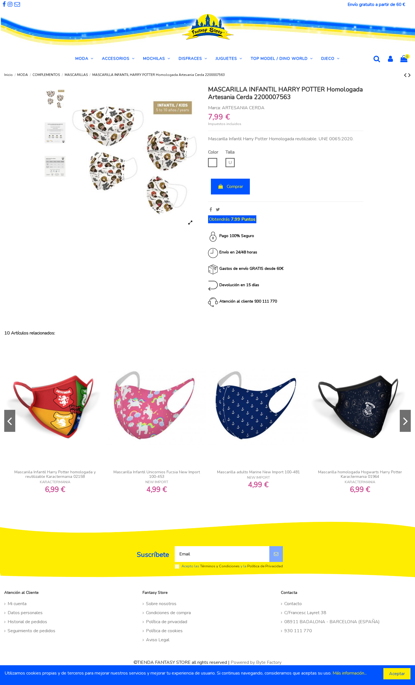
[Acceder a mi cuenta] (390, 59)
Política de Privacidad (265, 566)
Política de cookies (164, 631)
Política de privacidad (166, 622)
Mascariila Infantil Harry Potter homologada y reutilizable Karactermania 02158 (55, 474)
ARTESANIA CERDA (243, 108)
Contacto (293, 604)
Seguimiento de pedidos (31, 631)
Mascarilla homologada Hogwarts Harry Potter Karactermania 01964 (360, 474)
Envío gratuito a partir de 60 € (376, 4)
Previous (9, 421)
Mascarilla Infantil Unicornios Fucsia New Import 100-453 (156, 474)
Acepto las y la (232, 566)
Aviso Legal (157, 640)
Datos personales (25, 613)
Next (405, 421)
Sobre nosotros (161, 604)
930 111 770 (298, 631)
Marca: (214, 108)
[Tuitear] (218, 210)
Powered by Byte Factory (256, 662)
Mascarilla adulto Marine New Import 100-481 (258, 472)
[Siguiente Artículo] (409, 75)
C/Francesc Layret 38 (305, 613)
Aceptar (397, 674)
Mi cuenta (17, 604)
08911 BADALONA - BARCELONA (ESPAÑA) (332, 622)
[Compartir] (210, 210)
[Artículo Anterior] (406, 75)
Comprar (235, 186)
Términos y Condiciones (220, 566)
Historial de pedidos (27, 622)
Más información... (350, 673)
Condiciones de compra (168, 613)
